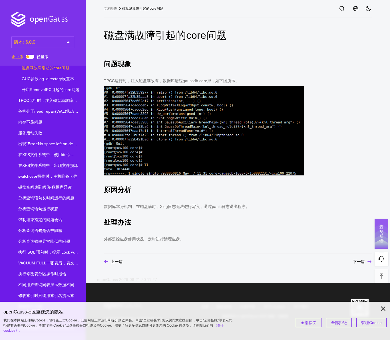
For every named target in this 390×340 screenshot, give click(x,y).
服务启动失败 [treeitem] (30, 133)
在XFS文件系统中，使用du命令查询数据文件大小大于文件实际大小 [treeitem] (49, 154)
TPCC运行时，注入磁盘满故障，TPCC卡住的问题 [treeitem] (49, 100)
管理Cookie (371, 322)
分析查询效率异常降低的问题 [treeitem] (44, 241)
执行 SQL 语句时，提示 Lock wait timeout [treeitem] (49, 252)
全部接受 (309, 322)
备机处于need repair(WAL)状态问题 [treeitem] (49, 111)
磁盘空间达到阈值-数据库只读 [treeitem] (45, 187)
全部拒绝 (339, 322)
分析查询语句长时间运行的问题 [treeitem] (46, 198)
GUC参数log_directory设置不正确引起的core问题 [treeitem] (53, 78)
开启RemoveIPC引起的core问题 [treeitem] (50, 89)
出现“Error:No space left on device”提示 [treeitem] (49, 143)
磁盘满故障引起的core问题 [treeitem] (46, 68)
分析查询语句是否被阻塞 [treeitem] (40, 230)
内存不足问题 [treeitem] (30, 122)
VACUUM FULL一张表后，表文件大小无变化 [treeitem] (49, 263)
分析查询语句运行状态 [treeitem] (38, 209)
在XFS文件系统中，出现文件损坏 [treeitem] (48, 165)
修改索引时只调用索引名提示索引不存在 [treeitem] (49, 295)
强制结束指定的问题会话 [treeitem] (40, 219)
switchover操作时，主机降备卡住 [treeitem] (47, 176)
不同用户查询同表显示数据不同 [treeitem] (46, 284)
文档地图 (111, 9)
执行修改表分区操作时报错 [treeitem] (42, 274)
